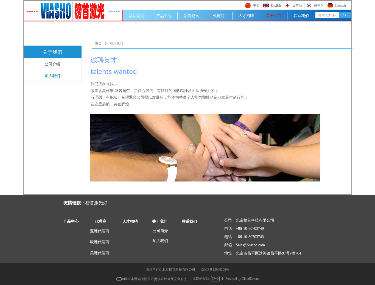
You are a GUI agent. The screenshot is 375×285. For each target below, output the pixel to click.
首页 (98, 43)
